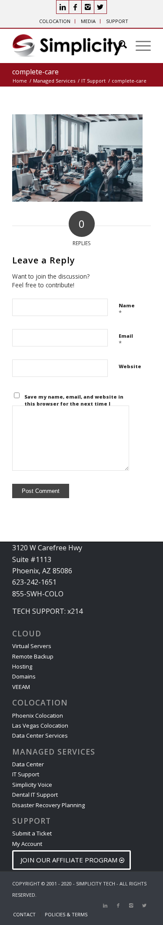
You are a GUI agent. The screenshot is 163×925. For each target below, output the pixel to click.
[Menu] (139, 45)
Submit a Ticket (32, 833)
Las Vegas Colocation (40, 725)
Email (126, 340)
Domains (24, 676)
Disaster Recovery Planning (48, 805)
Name (127, 309)
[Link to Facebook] (75, 6)
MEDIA (88, 21)
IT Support (25, 774)
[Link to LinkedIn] (63, 6)
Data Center (28, 764)
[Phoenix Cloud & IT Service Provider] (67, 45)
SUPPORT (117, 21)
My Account (27, 844)
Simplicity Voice (32, 785)
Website (130, 366)
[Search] (118, 45)
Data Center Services (40, 735)
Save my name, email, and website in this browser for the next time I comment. (73, 403)
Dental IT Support (35, 795)
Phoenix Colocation (37, 715)
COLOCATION (54, 21)
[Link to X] (100, 6)
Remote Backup (32, 656)
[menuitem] (55, 21)
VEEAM (21, 687)
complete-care (35, 72)
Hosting (22, 666)
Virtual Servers (31, 646)
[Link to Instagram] (88, 6)
